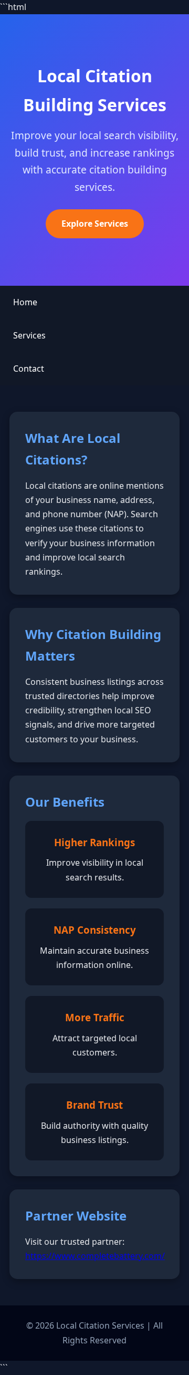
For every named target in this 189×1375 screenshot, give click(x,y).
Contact (28, 368)
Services (29, 335)
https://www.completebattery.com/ (95, 1256)
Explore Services (94, 223)
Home (25, 302)
